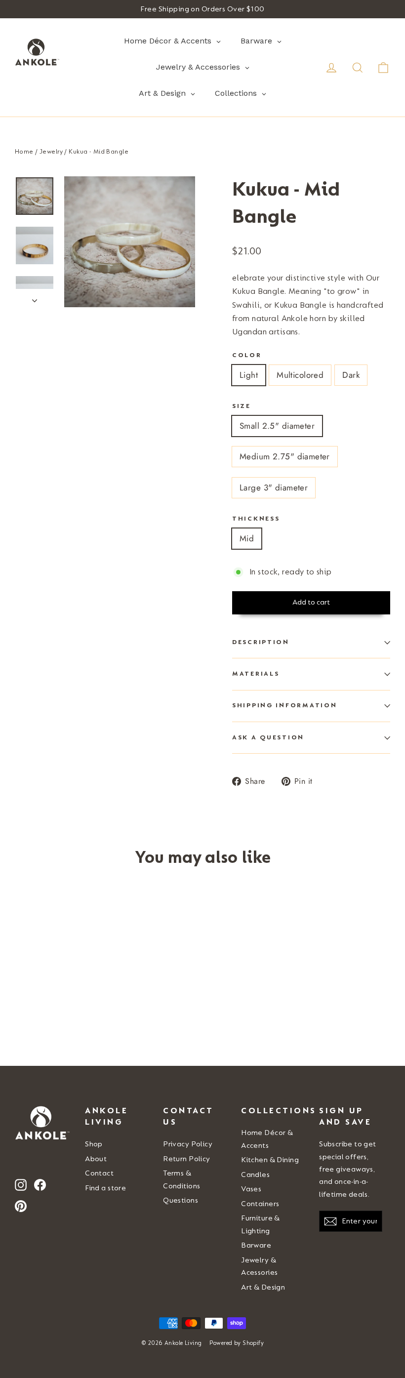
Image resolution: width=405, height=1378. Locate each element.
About (96, 1159)
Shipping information (284, 705)
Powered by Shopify (236, 1343)
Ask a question (268, 737)
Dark (351, 375)
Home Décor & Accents (267, 1139)
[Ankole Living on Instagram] (21, 1184)
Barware (256, 1245)
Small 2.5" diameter (277, 426)
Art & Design (263, 1287)
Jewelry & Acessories (259, 1266)
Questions (180, 1200)
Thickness (256, 519)
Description (260, 642)
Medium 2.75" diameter (285, 456)
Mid (247, 538)
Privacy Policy (187, 1144)
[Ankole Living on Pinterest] (21, 1205)
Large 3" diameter (274, 487)
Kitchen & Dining (270, 1160)
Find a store (105, 1188)
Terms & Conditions (181, 1179)
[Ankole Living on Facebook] (40, 1184)
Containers (260, 1204)
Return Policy (186, 1159)
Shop (94, 1144)
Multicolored (300, 375)
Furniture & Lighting (260, 1224)
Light (249, 375)
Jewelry (51, 152)
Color (247, 355)
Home (24, 152)
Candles (255, 1174)
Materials (255, 674)
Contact (99, 1173)
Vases (251, 1189)
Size (241, 406)
